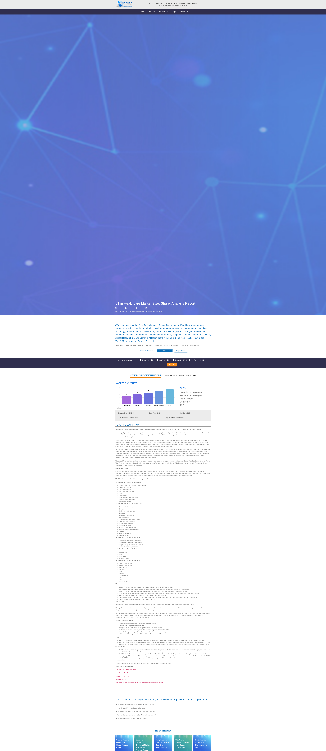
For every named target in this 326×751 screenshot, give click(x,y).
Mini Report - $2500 (197, 360)
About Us (151, 12)
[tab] (145, 375)
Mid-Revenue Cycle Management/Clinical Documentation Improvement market (139, 682)
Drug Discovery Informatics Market (125, 669)
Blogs (174, 12)
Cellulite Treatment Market (123, 676)
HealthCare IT (124, 311)
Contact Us (184, 12)
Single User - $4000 (148, 360)
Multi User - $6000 (165, 360)
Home (142, 12)
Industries (162, 12)
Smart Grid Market (120, 679)
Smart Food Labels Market (123, 673)
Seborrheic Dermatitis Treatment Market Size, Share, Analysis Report (143, 745)
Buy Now (172, 365)
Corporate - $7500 (181, 360)
